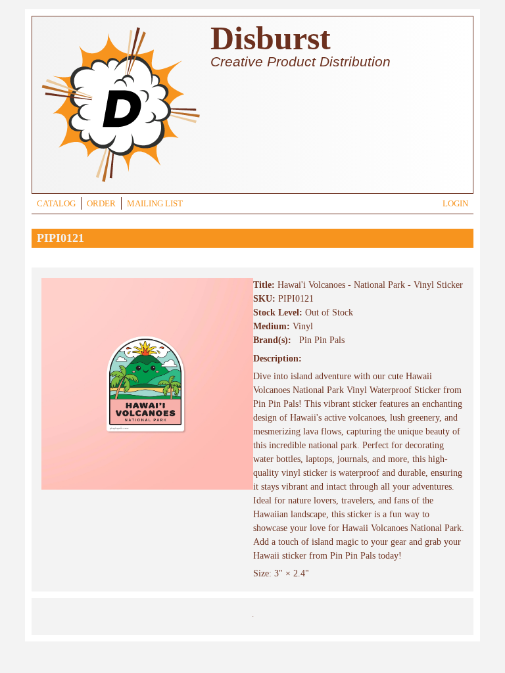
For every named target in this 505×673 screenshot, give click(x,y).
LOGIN (455, 203)
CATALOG (56, 203)
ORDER (101, 203)
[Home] (120, 184)
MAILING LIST (155, 203)
